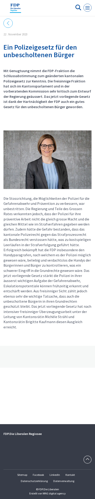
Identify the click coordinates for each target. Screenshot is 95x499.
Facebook (38, 474)
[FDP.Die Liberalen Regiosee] (15, 10)
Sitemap (22, 474)
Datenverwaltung (63, 481)
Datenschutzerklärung (34, 481)
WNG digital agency (54, 493)
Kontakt (70, 474)
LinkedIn (55, 474)
